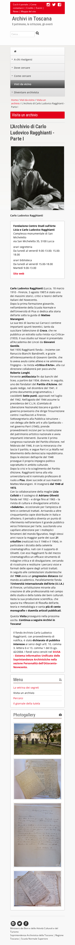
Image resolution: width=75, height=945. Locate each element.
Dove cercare (21, 68)
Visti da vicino (21, 85)
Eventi (39, 7)
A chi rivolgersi (22, 60)
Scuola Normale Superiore (34, 938)
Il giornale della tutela (26, 703)
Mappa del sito (28, 11)
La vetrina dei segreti (26, 687)
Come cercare (21, 76)
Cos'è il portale (20, 4)
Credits (29, 7)
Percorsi (18, 698)
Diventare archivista (25, 93)
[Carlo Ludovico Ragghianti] (37, 211)
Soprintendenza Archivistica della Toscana (31, 935)
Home (14, 100)
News (16, 11)
